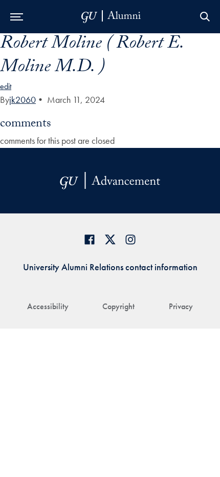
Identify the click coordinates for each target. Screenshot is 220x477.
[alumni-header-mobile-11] (111, 16)
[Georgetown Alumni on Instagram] (130, 239)
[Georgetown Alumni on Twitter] (110, 239)
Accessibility (48, 306)
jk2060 (22, 99)
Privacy (181, 306)
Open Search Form (204, 16)
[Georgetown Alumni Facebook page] (89, 239)
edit (5, 86)
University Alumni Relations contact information (110, 267)
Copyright (118, 306)
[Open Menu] (16, 16)
